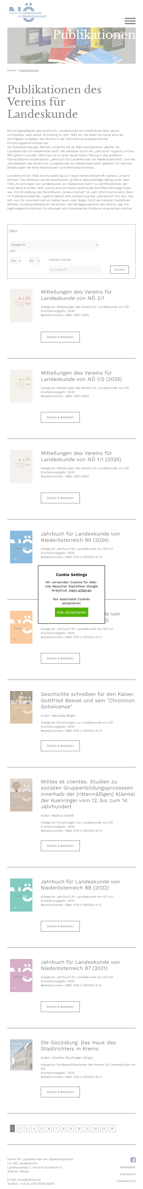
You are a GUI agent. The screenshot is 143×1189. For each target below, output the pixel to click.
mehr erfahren (80, 590)
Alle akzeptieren (71, 612)
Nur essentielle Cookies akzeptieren (71, 601)
